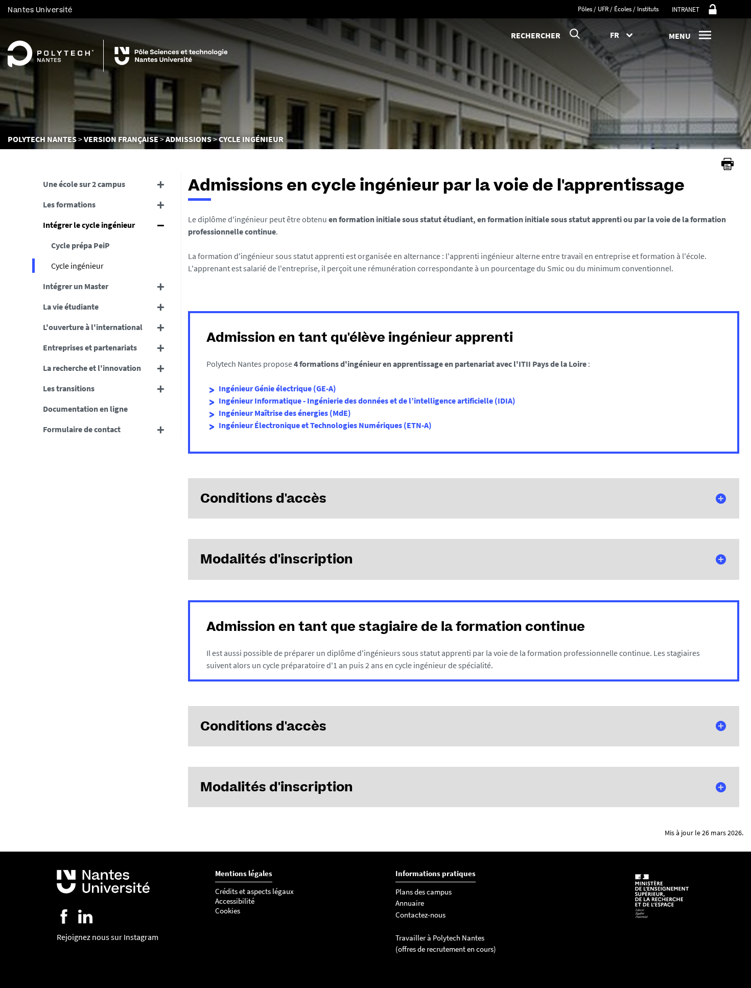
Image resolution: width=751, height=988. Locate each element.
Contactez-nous (420, 915)
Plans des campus (423, 892)
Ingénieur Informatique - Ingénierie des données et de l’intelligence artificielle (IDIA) (367, 400)
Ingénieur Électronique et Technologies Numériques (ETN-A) (325, 425)
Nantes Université (40, 10)
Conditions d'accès (263, 498)
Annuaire (409, 903)
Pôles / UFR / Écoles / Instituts (618, 9)
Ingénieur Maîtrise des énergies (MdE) (285, 413)
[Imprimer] (727, 164)
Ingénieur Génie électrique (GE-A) (277, 388)
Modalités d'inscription (276, 559)
